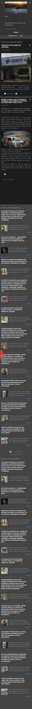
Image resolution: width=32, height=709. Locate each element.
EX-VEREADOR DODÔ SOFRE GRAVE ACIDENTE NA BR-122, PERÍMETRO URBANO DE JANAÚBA (12, 309)
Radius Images (19, 454)
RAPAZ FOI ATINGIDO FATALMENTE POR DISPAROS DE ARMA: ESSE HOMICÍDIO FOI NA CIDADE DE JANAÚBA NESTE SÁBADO (14, 261)
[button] (30, 45)
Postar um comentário (8, 179)
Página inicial (13, 35)
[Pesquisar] (30, 3)
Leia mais (28, 232)
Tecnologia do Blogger (17, 451)
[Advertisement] (16, 191)
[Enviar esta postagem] (16, 94)
